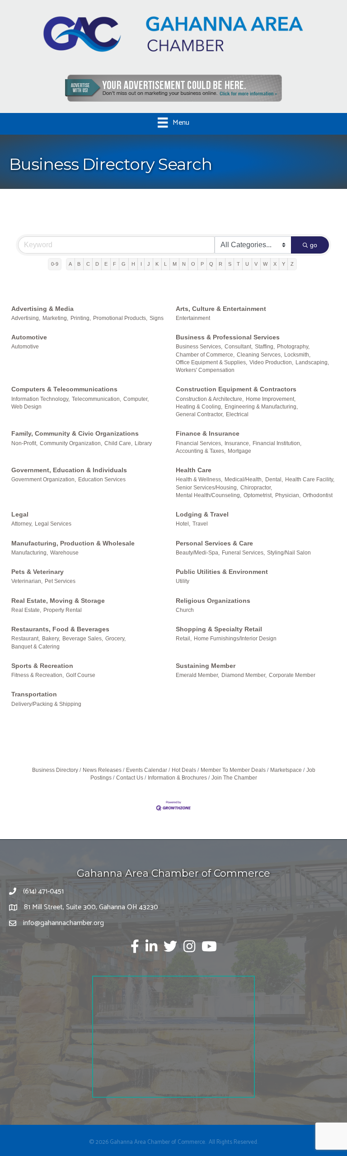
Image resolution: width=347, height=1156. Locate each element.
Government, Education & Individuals (69, 470)
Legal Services (53, 524)
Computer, (136, 399)
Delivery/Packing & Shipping (46, 704)
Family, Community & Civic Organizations (75, 433)
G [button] (124, 264)
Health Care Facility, (309, 479)
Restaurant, (25, 638)
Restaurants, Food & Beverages (60, 629)
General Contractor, (200, 414)
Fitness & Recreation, (37, 675)
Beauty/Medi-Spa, (198, 553)
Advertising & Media (42, 308)
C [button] (88, 264)
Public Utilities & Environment (222, 571)
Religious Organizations (213, 600)
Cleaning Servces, (259, 355)
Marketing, (55, 318)
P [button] (202, 264)
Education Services (102, 479)
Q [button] (211, 264)
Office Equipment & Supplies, (211, 362)
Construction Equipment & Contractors (236, 389)
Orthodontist (318, 495)
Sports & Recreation (42, 665)
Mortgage (239, 451)
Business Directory (55, 770)
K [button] (157, 264)
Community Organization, (71, 443)
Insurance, (237, 443)
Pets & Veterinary (37, 571)
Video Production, (271, 362)
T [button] (238, 264)
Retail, (184, 638)
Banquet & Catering (35, 647)
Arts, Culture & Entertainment (221, 308)
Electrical (237, 414)
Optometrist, (258, 495)
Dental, (274, 479)
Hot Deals (184, 770)
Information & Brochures (177, 778)
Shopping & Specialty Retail (219, 629)
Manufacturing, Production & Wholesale (73, 543)
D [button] (97, 264)
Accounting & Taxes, (200, 451)
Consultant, (239, 346)
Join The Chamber (234, 778)
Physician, (287, 495)
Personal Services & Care (214, 543)
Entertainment (193, 318)
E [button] (106, 264)
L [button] (165, 264)
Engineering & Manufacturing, (261, 407)
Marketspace (286, 770)
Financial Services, (199, 443)
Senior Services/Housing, (207, 487)
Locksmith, (297, 355)
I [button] (141, 264)
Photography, (293, 346)
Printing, (80, 318)
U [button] (247, 264)
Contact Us (129, 778)
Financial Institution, (277, 443)
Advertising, (25, 318)
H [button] (133, 264)
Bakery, (51, 638)
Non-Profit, (24, 443)
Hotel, (183, 524)
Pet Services (60, 581)
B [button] (78, 264)
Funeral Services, (243, 553)
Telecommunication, (96, 399)
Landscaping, (312, 362)
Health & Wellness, (199, 479)
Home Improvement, (270, 399)
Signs (157, 318)
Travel (200, 524)
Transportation (34, 694)
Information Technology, (40, 399)
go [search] (313, 245)
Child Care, (118, 443)
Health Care (193, 470)
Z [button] (292, 264)
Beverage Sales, (82, 638)
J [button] (148, 264)
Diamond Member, (244, 675)
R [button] (220, 264)
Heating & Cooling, (199, 407)
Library (143, 443)
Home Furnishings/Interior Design (235, 638)
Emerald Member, (197, 675)
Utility (182, 581)
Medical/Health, (244, 479)
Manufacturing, (29, 553)
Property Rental (62, 610)
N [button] (184, 264)
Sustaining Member (205, 665)
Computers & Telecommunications (64, 389)
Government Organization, (43, 479)
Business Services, (199, 346)
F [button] (114, 264)
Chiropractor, (256, 487)
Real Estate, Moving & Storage (58, 600)
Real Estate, (26, 610)
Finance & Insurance (207, 433)
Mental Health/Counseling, (208, 495)
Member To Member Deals (233, 770)
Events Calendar (146, 770)
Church (185, 610)
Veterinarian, (26, 581)
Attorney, (22, 524)
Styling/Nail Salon (289, 553)
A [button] (70, 264)
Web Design (26, 407)
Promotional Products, (120, 318)
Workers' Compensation (205, 370)
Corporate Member (292, 675)
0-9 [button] (54, 264)
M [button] (175, 264)
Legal (19, 514)
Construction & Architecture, (210, 399)
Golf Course (80, 675)
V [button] (256, 264)
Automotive (29, 337)
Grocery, (115, 638)
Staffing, (265, 346)
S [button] (229, 264)
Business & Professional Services (228, 337)
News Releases (102, 770)
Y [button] (283, 264)
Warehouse (64, 553)
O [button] (193, 264)
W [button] (265, 264)
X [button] (275, 264)
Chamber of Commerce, (205, 355)
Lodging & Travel (202, 514)
